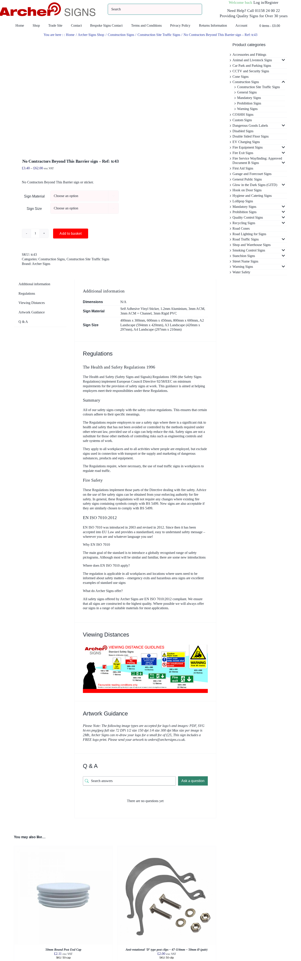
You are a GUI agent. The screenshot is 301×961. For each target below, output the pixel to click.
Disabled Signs (242, 131)
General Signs (247, 92)
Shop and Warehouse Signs (251, 245)
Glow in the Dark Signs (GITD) (254, 185)
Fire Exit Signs (242, 153)
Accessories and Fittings (249, 54)
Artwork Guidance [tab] (32, 312)
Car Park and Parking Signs (251, 65)
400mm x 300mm (132, 320)
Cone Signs (240, 76)
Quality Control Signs (247, 217)
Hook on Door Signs (247, 190)
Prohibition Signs (249, 103)
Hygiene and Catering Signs (252, 195)
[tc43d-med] (62, 92)
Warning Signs (247, 109)
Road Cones (241, 228)
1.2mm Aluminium (173, 309)
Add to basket (70, 233)
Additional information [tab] (34, 284)
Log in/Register (265, 2)
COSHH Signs (242, 114)
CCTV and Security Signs (250, 71)
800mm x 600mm (185, 320)
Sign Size (34, 208)
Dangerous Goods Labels (250, 125)
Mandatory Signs (249, 98)
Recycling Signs (243, 223)
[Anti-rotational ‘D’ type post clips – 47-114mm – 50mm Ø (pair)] (166, 848)
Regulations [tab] (27, 293)
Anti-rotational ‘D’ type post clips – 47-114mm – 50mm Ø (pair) (167, 949)
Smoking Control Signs (248, 250)
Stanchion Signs (243, 256)
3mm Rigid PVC (165, 313)
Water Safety (241, 272)
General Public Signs (247, 179)
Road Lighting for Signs (249, 234)
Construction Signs (51, 259)
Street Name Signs (245, 261)
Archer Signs (41, 264)
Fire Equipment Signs (247, 147)
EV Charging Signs (246, 142)
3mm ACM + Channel (136, 313)
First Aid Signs (242, 168)
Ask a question (192, 781)
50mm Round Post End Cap (63, 949)
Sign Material (34, 196)
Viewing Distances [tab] (32, 303)
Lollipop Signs (242, 201)
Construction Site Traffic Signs (88, 259)
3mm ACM (196, 309)
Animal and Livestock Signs (252, 60)
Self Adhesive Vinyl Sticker (139, 309)
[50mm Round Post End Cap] (63, 848)
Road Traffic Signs (245, 239)
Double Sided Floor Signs (250, 136)
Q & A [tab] (23, 322)
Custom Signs (242, 120)
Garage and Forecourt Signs (251, 174)
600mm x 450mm (159, 320)
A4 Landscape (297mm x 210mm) (158, 329)
